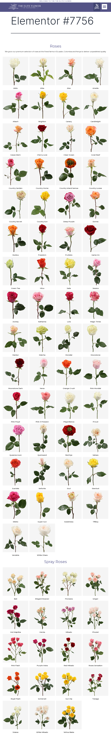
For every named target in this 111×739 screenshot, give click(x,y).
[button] (104, 6)
